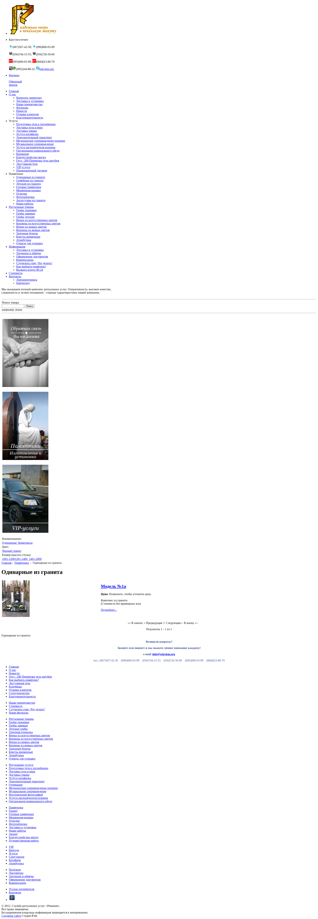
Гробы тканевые (19, 722)
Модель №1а (113, 586)
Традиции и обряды (21, 876)
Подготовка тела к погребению (28, 768)
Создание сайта (11, 915)
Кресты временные (21, 752)
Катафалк (15, 860)
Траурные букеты (20, 748)
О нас (12, 670)
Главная (6, 562)
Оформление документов (25, 879)
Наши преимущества (22, 702)
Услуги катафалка (20, 778)
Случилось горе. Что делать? (27, 709)
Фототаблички (18, 824)
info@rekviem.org (163, 654)
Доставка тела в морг (22, 771)
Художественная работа (24, 840)
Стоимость (15, 706)
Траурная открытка (21, 732)
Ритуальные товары (21, 718)
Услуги (13, 853)
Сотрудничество (19, 693)
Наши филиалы (18, 712)
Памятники (22, 562)
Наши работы (17, 830)
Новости (14, 673)
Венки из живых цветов (24, 742)
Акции (13, 834)
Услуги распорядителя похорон (28, 798)
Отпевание (16, 784)
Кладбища (15, 686)
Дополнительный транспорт (27, 781)
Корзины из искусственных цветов (31, 738)
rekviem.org (47, 69)
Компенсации (17, 882)
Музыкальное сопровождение (27, 791)
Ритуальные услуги (21, 764)
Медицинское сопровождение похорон (33, 788)
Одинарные (9, 542)
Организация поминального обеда (30, 801)
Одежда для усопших (22, 758)
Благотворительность (22, 696)
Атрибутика (16, 755)
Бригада (14, 850)
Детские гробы (18, 728)
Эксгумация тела (19, 683)
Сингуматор (16, 856)
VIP (11, 846)
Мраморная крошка (21, 817)
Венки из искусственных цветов (29, 735)
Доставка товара (19, 774)
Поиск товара (10, 302)
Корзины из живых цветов (25, 745)
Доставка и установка (22, 827)
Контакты (15, 892)
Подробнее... (109, 609)
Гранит (13, 810)
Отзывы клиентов (20, 689)
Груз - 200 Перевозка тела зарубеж (30, 676)
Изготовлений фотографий (26, 794)
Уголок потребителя (21, 889)
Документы (16, 873)
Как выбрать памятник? (24, 679)
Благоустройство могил (23, 837)
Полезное (15, 869)
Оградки (14, 820)
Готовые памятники (21, 814)
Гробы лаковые (18, 725)
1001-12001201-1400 (15, 559)
